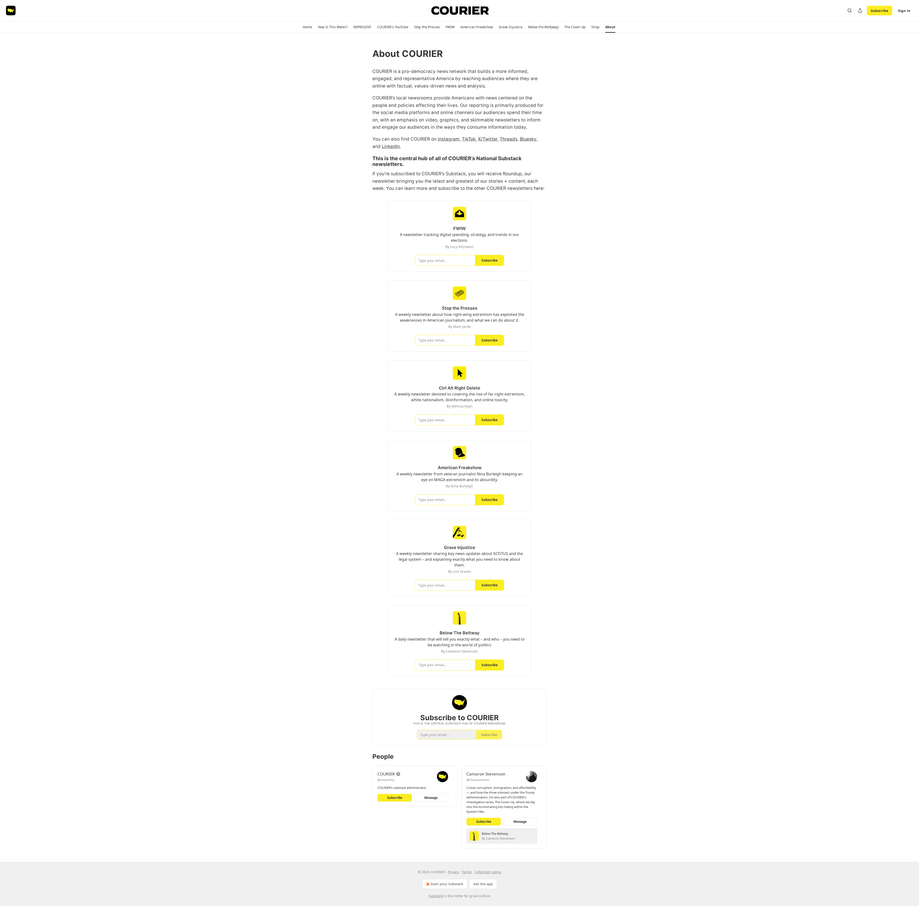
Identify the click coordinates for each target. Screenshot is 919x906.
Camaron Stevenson (485, 774)
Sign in (904, 10)
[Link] (366, 53)
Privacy (453, 872)
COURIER (386, 774)
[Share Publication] (860, 10)
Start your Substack (447, 884)
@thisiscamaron (477, 780)
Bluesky (528, 139)
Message (431, 798)
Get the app (483, 884)
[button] (307, 27)
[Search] (849, 10)
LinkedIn (391, 146)
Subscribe (879, 10)
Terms (467, 872)
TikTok (469, 139)
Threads (508, 139)
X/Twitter (487, 139)
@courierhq (385, 780)
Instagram (449, 139)
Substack (436, 896)
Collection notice (488, 872)
